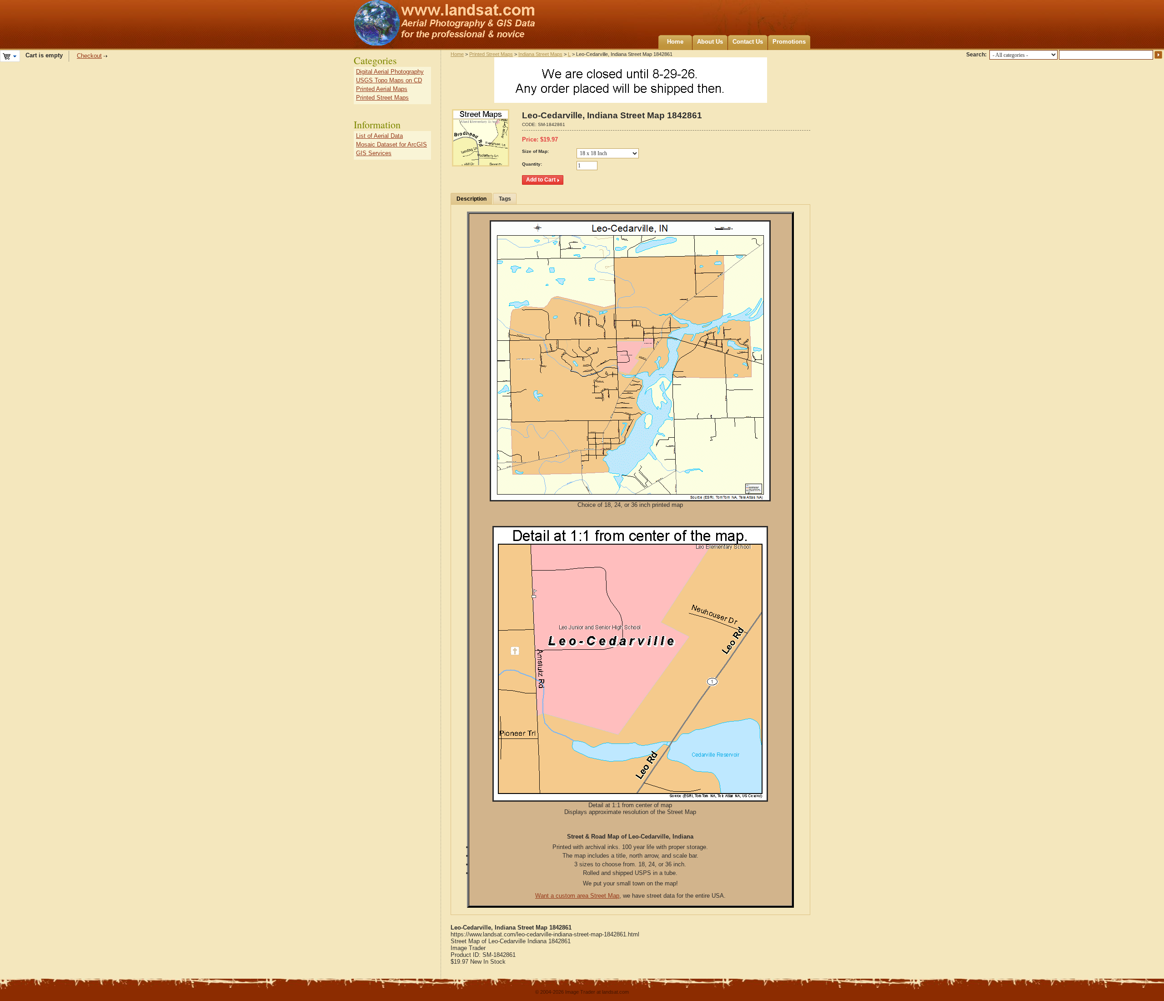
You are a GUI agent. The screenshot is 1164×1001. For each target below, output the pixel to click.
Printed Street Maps (491, 54)
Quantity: (532, 164)
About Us (710, 41)
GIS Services (373, 153)
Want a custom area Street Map (577, 895)
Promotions (789, 41)
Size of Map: (535, 151)
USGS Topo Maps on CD (389, 80)
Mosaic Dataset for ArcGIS (391, 144)
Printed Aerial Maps (381, 89)
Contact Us (748, 41)
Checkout (89, 55)
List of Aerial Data (379, 135)
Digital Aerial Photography (390, 71)
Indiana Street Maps (540, 54)
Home (675, 41)
